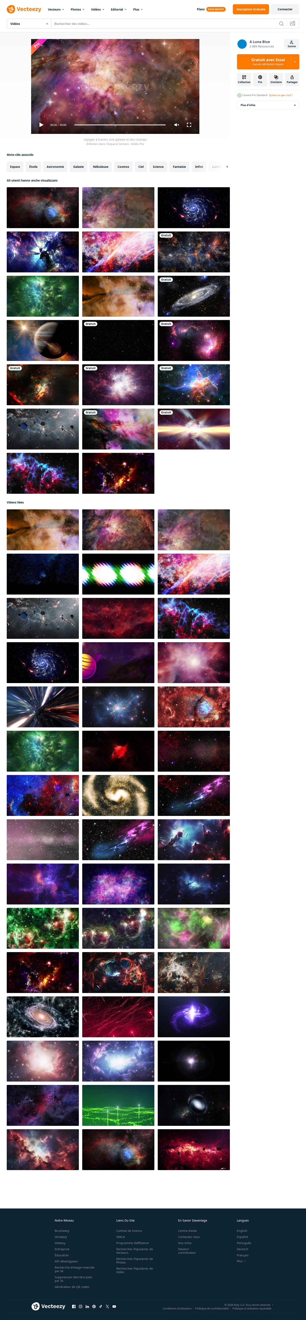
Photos (76, 9)
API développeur (66, 1261)
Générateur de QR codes (72, 1287)
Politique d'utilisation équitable (251, 1308)
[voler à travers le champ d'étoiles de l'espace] (43, 251)
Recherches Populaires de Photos (134, 1260)
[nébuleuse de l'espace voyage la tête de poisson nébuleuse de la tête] (194, 706)
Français (243, 1255)
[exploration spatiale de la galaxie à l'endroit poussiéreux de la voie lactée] (194, 1149)
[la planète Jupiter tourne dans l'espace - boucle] (43, 340)
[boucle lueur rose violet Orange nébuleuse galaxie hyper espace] (194, 662)
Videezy (60, 1243)
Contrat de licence (129, 1231)
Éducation (62, 1255)
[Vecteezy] (24, 9)
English (242, 1231)
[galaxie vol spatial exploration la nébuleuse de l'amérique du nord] (43, 795)
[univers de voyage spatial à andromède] (194, 296)
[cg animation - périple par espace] (118, 884)
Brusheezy (62, 1231)
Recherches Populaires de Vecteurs (134, 1251)
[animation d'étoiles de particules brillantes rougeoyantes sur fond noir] (118, 340)
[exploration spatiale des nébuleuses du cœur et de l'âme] (118, 928)
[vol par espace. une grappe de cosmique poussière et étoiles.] (194, 839)
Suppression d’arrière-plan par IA (73, 1279)
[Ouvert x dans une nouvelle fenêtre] (107, 1306)
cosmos (123, 167)
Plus (136, 9)
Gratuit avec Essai (268, 61)
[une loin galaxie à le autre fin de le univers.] (118, 706)
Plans (201, 9)
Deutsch (242, 1249)
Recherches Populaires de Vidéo (134, 1270)
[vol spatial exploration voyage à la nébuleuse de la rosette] (118, 473)
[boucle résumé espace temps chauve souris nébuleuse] (43, 473)
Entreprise (62, 1249)
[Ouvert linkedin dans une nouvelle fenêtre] (87, 1306)
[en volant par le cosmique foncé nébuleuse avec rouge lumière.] (43, 1105)
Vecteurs (54, 9)
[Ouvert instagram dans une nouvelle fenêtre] (80, 1306)
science (158, 167)
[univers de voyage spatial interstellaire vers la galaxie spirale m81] (43, 1016)
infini (199, 167)
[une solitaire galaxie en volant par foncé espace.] (194, 1105)
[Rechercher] (281, 23)
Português (244, 1243)
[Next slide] (223, 167)
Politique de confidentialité (212, 1308)
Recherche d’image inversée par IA (74, 1269)
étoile (33, 167)
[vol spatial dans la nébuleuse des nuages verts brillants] (43, 296)
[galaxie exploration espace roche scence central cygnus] (43, 429)
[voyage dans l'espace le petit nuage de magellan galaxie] (194, 340)
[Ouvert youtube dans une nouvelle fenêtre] (114, 1306)
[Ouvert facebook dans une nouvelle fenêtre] (74, 1306)
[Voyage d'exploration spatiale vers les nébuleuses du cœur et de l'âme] (43, 928)
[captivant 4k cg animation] (43, 884)
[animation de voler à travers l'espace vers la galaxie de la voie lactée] (194, 251)
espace (15, 167)
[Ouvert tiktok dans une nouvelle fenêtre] (100, 1306)
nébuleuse (100, 167)
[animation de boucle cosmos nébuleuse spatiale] (118, 384)
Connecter (285, 9)
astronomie (55, 167)
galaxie (78, 167)
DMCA (120, 1237)
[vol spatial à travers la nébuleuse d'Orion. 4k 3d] (118, 429)
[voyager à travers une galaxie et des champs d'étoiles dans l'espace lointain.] (118, 207)
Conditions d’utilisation (177, 1308)
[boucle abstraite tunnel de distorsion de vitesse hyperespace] (43, 706)
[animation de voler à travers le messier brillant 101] (194, 207)
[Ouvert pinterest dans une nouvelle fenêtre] (94, 1306)
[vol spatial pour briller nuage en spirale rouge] (118, 751)
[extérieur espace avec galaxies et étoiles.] (43, 1149)
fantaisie (179, 167)
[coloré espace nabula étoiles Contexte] (194, 928)
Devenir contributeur (187, 1251)
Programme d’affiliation (132, 1243)
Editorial (117, 9)
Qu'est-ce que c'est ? (281, 95)
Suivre (292, 46)
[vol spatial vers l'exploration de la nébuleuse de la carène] (194, 384)
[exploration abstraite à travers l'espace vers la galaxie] (118, 251)
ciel (141, 167)
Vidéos (96, 9)
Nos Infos (185, 1243)
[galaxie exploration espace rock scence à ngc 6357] (118, 972)
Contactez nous (189, 1237)
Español (242, 1237)
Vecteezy (61, 1237)
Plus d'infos (248, 105)
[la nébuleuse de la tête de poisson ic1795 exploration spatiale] (43, 207)
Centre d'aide (187, 1231)
